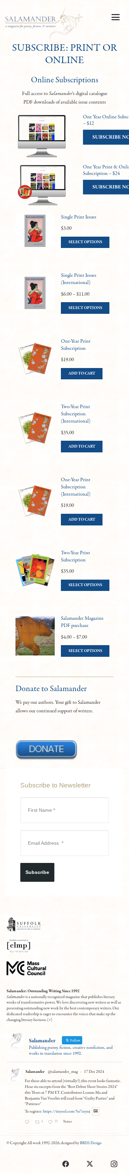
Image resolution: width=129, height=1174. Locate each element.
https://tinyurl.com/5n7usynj (66, 1111)
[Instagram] (113, 1164)
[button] (115, 17)
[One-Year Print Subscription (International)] (64, 507)
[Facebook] (65, 1164)
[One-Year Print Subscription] (64, 365)
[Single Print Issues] (64, 238)
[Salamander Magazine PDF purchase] (64, 643)
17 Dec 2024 (94, 1072)
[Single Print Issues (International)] (64, 300)
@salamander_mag (63, 1072)
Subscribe (37, 872)
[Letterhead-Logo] (44, 27)
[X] (89, 1164)
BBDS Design (90, 1143)
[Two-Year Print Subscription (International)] (64, 434)
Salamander (34, 1072)
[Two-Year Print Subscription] (64, 577)
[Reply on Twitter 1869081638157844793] (28, 1123)
